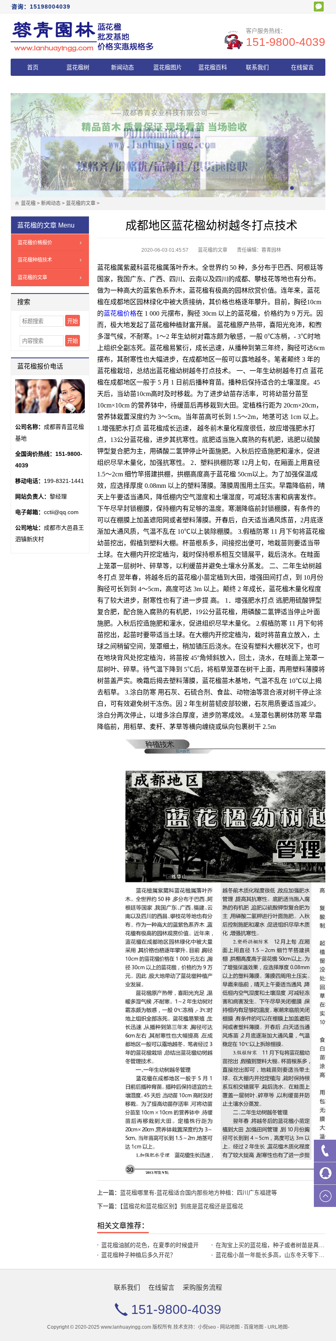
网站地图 (230, 1327)
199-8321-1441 (64, 481)
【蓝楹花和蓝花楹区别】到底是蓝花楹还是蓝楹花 (181, 1206)
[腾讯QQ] (325, 1173)
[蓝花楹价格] (82, 36)
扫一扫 (319, 6)
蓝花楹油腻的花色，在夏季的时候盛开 (150, 1245)
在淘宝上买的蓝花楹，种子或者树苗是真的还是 (276, 1245)
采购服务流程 (33, 84)
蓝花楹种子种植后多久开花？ (138, 1255)
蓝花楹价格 (120, 313)
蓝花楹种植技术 (35, 260)
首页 (33, 67)
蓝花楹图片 (167, 67)
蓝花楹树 (77, 67)
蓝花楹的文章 (80, 203)
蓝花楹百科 (212, 67)
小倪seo (207, 1327)
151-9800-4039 (285, 42)
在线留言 (302, 67)
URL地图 (278, 1327)
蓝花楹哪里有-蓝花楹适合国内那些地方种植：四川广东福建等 (198, 1192)
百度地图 (253, 1327)
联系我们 (257, 67)
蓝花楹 (28, 203)
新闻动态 (122, 67)
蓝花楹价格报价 (35, 243)
